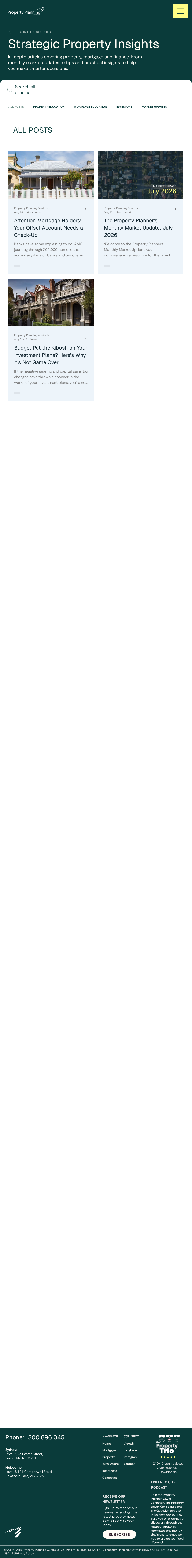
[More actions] (87, 210)
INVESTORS (124, 107)
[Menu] (180, 11)
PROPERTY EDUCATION (49, 107)
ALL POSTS (16, 107)
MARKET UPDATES (154, 107)
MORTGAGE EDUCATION (90, 107)
